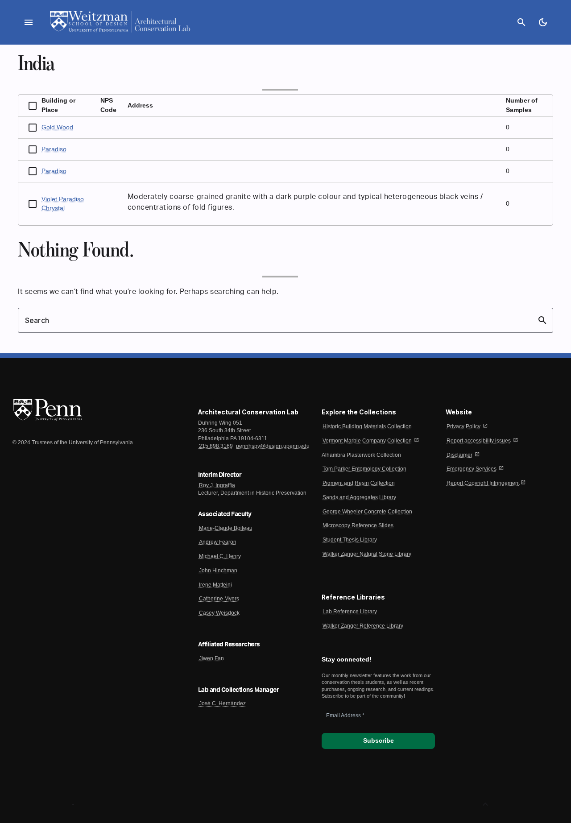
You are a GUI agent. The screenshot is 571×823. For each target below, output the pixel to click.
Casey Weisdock (219, 613)
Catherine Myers (219, 598)
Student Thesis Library (350, 539)
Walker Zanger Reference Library (363, 626)
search (521, 22)
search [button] (542, 320)
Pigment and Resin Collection (359, 483)
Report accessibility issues (479, 440)
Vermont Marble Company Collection (367, 440)
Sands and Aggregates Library (359, 497)
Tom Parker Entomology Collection (364, 468)
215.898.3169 (216, 446)
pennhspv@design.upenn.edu (273, 446)
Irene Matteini (215, 584)
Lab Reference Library (350, 611)
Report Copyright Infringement (483, 483)
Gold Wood (57, 127)
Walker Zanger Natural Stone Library (367, 554)
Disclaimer (459, 455)
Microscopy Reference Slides (358, 525)
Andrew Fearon (217, 542)
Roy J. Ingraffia (217, 485)
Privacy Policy (463, 426)
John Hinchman (218, 570)
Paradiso (53, 149)
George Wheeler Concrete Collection (367, 511)
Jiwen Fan (211, 658)
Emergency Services (472, 468)
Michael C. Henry (220, 556)
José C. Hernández (222, 703)
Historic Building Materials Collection (367, 426)
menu (28, 22)
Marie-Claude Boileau (225, 528)
